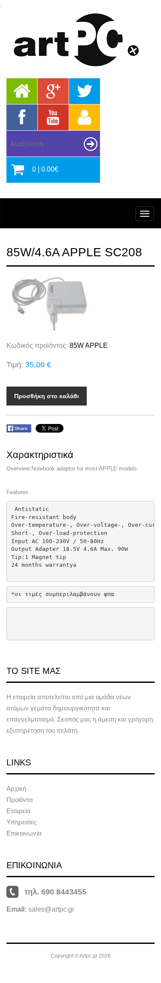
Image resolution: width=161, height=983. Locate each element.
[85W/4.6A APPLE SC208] (80, 303)
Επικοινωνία (24, 833)
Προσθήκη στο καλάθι (46, 396)
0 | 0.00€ (45, 169)
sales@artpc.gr (51, 909)
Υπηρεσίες (21, 822)
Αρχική (16, 788)
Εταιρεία (18, 810)
